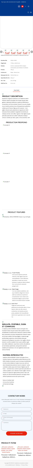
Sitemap (18, 465)
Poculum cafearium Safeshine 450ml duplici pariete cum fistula (24, 454)
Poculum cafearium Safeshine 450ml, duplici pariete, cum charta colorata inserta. (8, 456)
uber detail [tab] (16, 90)
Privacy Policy (24, 465)
